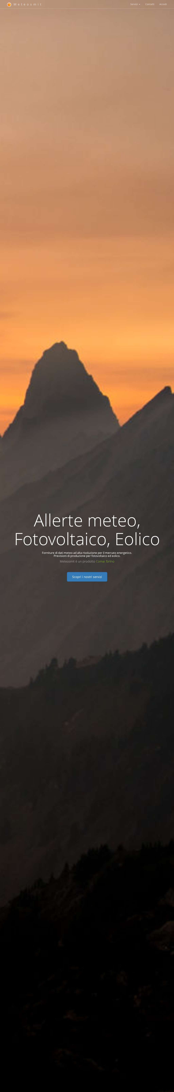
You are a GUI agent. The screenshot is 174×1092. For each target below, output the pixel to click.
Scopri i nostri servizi (87, 577)
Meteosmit (27, 4)
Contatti (149, 4)
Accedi (163, 4)
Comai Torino (105, 561)
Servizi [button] (134, 4)
